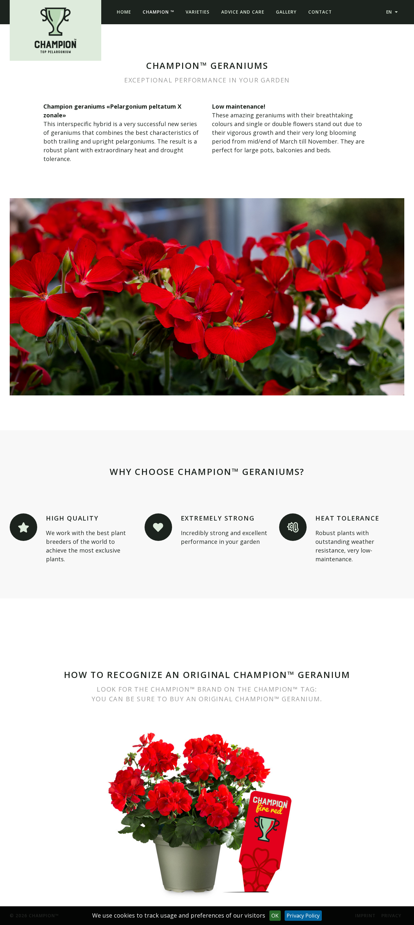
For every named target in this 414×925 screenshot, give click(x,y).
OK (274, 915)
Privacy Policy (303, 915)
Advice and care (242, 12)
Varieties (198, 12)
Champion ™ (158, 12)
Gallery (286, 12)
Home (124, 12)
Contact (320, 12)
